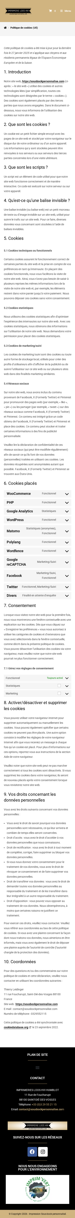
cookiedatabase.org (16, 1027)
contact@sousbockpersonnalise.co (40, 1109)
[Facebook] (32, 1152)
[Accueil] (5, 27)
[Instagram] (43, 1152)
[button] (37, 1067)
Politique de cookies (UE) (24, 27)
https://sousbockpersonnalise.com (43, 81)
